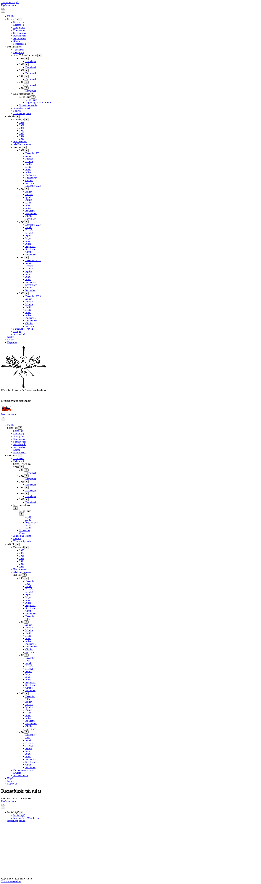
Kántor (16, 41)
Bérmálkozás (19, 35)
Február (29, 158)
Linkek (10, 339)
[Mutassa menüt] (2, 8)
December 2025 (33, 296)
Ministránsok (19, 44)
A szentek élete (20, 334)
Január (28, 156)
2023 (21, 122)
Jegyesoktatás (19, 38)
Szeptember (31, 177)
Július (28, 172)
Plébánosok (18, 52)
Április (28, 164)
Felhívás (17, 110)
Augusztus (30, 175)
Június (28, 169)
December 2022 (33, 186)
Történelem (18, 49)
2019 (21, 130)
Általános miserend (22, 144)
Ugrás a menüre (8, 5)
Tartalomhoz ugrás (10, 2)
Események (30, 61)
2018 (21, 133)
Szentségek (18, 22)
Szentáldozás (19, 33)
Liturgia (17, 331)
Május (28, 167)
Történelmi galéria (22, 113)
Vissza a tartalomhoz (11, 881)
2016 (21, 139)
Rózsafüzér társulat (28, 105)
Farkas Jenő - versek (23, 328)
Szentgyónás (19, 27)
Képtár (10, 337)
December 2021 (33, 153)
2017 (21, 136)
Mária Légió (31, 100)
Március (29, 161)
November (30, 183)
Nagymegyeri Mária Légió (38, 102)
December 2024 (33, 260)
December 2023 (33, 224)
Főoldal (10, 16)
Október (29, 180)
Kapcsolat (12, 342)
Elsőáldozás (19, 30)
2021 (21, 128)
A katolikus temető (22, 108)
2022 (21, 125)
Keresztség (18, 25)
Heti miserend (20, 141)
